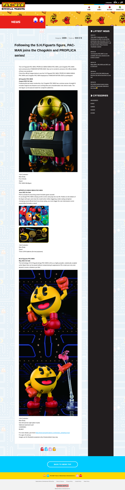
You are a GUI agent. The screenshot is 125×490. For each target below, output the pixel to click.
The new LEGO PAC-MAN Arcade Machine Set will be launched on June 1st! (101, 75)
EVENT (92, 103)
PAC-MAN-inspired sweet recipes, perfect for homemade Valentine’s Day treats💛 (100, 86)
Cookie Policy (78, 481)
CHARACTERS (120, 9)
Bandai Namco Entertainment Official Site (45, 481)
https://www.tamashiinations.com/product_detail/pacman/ (53, 433)
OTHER (93, 113)
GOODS (93, 109)
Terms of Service (60, 481)
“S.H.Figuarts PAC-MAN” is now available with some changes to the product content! (100, 55)
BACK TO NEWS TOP (62, 464)
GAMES (99, 9)
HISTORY (109, 9)
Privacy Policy (69, 481)
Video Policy (86, 481)
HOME (89, 9)
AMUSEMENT (94, 100)
